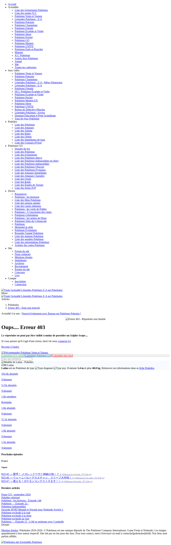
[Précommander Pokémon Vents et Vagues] (24, 352)
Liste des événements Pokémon (31, 10)
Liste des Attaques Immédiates (31, 172)
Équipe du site (22, 269)
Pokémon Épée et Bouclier (29, 49)
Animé (18, 61)
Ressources (21, 194)
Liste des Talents (23, 130)
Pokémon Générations (26, 215)
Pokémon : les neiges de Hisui (30, 218)
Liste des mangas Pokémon (29, 236)
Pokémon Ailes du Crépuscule (31, 221)
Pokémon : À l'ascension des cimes (33, 212)
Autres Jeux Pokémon (26, 58)
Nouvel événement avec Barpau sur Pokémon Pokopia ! (51, 313)
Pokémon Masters (24, 43)
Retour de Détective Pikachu (30, 109)
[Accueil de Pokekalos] (31, 290)
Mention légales (9, 530)
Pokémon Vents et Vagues (28, 16)
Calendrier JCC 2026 (13, 355)
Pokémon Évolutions (26, 230)
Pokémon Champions (26, 25)
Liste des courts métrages (28, 206)
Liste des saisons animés (27, 203)
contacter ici (64, 341)
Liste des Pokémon (25, 124)
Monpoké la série (24, 227)
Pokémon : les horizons (27, 197)
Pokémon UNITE (24, 46)
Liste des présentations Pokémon (32, 242)
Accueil (12, 4)
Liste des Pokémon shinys (28, 157)
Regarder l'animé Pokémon (29, 233)
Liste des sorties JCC (26, 13)
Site (17, 64)
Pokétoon (20, 224)
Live (17, 275)
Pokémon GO (22, 40)
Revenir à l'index (10, 346)
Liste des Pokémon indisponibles (32, 163)
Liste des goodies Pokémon (29, 239)
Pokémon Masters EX (26, 100)
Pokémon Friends (24, 28)
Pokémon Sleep (23, 34)
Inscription (20, 281)
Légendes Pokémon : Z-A (28, 19)
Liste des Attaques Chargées (29, 175)
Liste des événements (26, 154)
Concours (20, 272)
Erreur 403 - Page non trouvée (24, 307)
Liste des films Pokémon (28, 200)
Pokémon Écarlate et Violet (29, 31)
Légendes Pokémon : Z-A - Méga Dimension (38, 82)
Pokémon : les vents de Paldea (31, 209)
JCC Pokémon (22, 55)
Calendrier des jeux (62, 355)
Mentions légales (23, 257)
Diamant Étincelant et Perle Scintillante (35, 115)
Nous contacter (23, 254)
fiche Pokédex (146, 368)
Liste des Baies (23, 133)
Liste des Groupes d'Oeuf (28, 142)
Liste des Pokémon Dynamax (30, 169)
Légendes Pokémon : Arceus (30, 112)
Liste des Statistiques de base (30, 139)
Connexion (20, 284)
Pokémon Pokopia (24, 22)
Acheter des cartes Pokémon (30, 245)
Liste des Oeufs (23, 178)
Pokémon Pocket (24, 37)
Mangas (19, 52)
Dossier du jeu (22, 148)
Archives (19, 263)
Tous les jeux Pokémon (27, 118)
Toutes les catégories (25, 67)
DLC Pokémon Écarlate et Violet (32, 91)
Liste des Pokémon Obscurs (29, 166)
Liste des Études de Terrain (29, 185)
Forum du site (22, 251)
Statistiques (21, 260)
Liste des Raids (23, 181)
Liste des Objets (23, 136)
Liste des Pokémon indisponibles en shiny (37, 160)
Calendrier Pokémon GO (38, 355)
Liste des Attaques (24, 127)
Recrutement (21, 266)
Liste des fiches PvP (25, 188)
